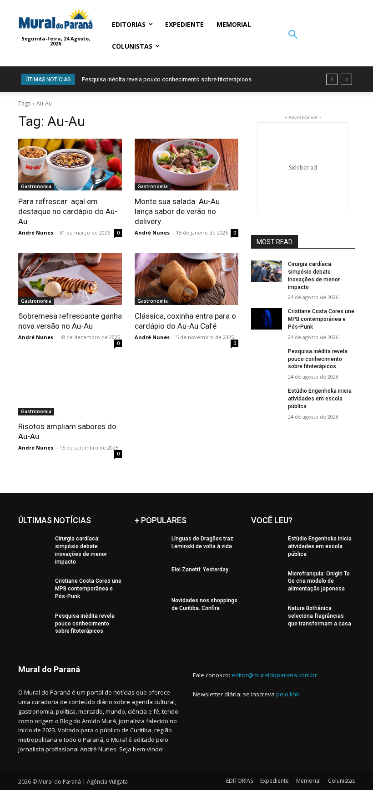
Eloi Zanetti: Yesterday (199, 569)
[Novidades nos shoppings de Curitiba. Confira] (150, 608)
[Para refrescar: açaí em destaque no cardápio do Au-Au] (70, 164)
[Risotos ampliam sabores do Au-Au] (70, 389)
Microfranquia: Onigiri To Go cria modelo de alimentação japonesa (319, 581)
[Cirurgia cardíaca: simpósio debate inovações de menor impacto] (266, 271)
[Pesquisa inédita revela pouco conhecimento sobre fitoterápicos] (266, 359)
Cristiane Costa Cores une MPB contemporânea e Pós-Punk (321, 319)
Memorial (308, 781)
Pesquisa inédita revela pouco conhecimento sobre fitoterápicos (167, 79)
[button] (292, 35)
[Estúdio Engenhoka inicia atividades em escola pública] (266, 398)
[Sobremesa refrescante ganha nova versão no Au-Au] (70, 279)
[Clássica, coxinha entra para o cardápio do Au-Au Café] (186, 279)
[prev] (332, 79)
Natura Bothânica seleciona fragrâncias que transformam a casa (319, 616)
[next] (346, 79)
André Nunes (35, 232)
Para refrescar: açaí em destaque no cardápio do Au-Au (67, 211)
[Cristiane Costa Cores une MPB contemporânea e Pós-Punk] (266, 319)
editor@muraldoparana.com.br (274, 675)
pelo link (287, 694)
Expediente (274, 781)
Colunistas (341, 781)
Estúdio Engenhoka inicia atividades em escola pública (320, 399)
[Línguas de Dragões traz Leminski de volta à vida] (150, 546)
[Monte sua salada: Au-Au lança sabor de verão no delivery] (186, 164)
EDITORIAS (239, 781)
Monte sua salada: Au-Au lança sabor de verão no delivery (177, 211)
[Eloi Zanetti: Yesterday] (150, 577)
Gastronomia (36, 186)
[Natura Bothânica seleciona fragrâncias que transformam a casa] (266, 615)
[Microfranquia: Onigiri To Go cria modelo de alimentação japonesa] (266, 581)
